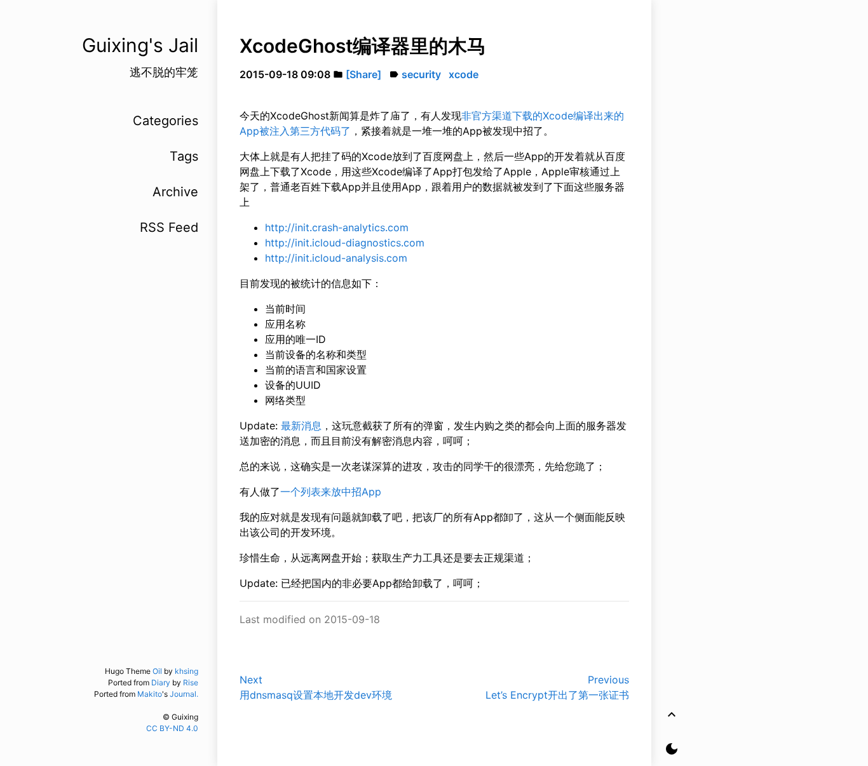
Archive (175, 191)
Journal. (184, 694)
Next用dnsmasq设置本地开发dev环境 (316, 687)
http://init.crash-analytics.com (337, 227)
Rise (190, 682)
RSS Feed (169, 227)
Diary (160, 682)
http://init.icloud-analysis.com (336, 258)
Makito (149, 694)
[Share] (363, 74)
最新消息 (301, 425)
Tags (184, 156)
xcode (463, 74)
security (421, 74)
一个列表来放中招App (330, 491)
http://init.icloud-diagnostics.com (344, 242)
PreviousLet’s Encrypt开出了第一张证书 (557, 687)
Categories (165, 120)
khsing (186, 671)
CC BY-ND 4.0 (172, 728)
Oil (157, 671)
